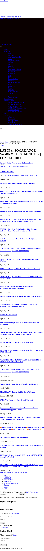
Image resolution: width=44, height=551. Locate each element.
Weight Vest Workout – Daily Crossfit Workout (16, 400)
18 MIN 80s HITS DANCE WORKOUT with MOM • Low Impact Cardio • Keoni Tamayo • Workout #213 (20, 220)
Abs (9, 53)
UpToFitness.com (32, 492)
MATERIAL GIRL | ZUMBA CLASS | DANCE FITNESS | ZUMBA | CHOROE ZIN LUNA (21, 361)
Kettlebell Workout (14, 82)
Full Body (11, 73)
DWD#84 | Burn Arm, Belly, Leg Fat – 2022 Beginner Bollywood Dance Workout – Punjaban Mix (18, 230)
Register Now (14, 513)
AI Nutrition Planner (14, 111)
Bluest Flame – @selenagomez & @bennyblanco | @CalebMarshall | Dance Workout (17, 287)
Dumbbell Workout (14, 70)
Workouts (7, 51)
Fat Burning (12, 71)
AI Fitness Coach (13, 110)
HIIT (9, 77)
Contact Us (11, 119)
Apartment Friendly (14, 57)
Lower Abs (11, 86)
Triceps (10, 95)
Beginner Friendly (14, 60)
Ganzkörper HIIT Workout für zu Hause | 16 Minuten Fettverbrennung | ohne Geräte (19, 409)
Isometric (11, 81)
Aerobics (11, 55)
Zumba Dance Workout (8, 315)
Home (6, 50)
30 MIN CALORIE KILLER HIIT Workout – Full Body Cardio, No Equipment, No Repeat (20, 418)
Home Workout (13, 79)
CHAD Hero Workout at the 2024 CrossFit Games (17, 392)
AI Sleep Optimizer (14, 104)
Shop (5, 487)
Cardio (10, 62)
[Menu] (1, 128)
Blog (5, 113)
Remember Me (7, 525)
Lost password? (5, 527)
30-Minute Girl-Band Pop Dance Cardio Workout (17, 183)
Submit (22, 494)
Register (6, 485)
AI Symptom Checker (15, 106)
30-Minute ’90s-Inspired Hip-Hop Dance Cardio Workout (20, 269)
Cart (5, 489)
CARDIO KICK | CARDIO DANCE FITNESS (16, 342)
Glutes (10, 75)
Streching (11, 93)
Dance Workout (13, 68)
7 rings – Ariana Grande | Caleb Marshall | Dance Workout (20, 211)
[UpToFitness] (19, 42)
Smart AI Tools (9, 101)
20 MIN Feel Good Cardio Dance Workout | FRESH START (21, 296)
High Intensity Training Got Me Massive (14, 437)
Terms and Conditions (15, 124)
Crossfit (10, 66)
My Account (8, 44)
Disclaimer (11, 122)
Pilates (10, 88)
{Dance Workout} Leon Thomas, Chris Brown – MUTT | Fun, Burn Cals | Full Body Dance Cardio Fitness (21, 333)
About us (11, 117)
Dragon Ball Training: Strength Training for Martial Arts (20, 384)
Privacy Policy (13, 121)
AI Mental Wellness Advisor (17, 108)
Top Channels (8, 99)
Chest (10, 64)
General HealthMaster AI (16, 102)
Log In (3, 523)
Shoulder (11, 90)
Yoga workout (12, 97)
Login (15, 535)
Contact (6, 115)
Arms (10, 59)
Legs (9, 84)
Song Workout (13, 91)
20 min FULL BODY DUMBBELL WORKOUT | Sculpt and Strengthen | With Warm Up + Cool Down (21, 465)
